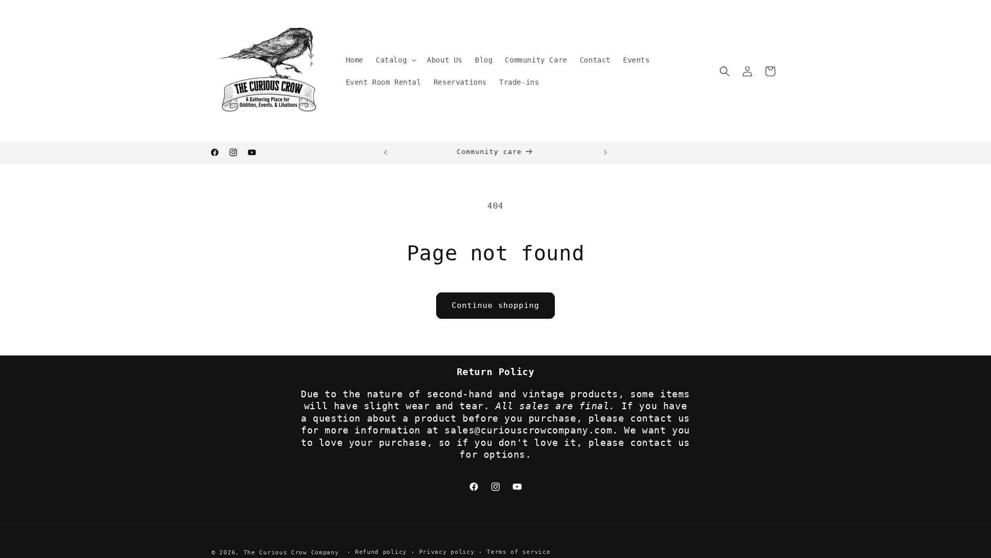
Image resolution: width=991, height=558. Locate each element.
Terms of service (518, 552)
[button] (395, 60)
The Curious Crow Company (291, 552)
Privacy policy (447, 552)
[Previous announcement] (385, 152)
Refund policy (381, 552)
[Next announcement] (605, 152)
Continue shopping (495, 305)
